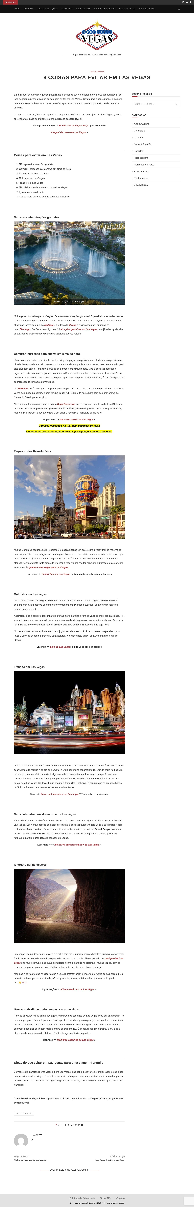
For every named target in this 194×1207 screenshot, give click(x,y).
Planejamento (141, 171)
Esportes (66, 9)
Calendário (139, 130)
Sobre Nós (105, 1198)
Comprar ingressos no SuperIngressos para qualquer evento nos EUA (68, 431)
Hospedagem (83, 9)
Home (17, 9)
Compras (29, 9)
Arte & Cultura (141, 124)
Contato (120, 1198)
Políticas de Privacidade (82, 1198)
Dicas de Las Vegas (24, 1114)
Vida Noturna (146, 9)
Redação (36, 1135)
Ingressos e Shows (104, 9)
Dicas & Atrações (47, 9)
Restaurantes (127, 9)
